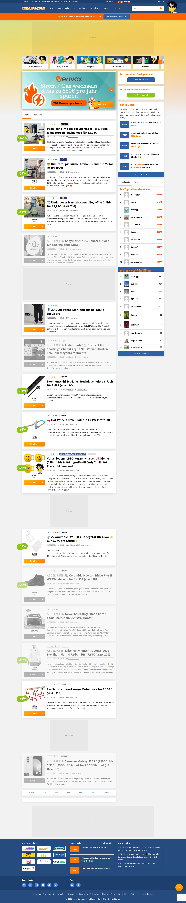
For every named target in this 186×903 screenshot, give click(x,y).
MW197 (134, 299)
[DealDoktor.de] (33, 8)
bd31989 (134, 284)
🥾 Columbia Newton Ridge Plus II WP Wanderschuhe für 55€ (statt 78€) (79, 577)
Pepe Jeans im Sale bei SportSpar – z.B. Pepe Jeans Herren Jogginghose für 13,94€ (77, 130)
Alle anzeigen (141, 174)
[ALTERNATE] (91, 454)
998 (56, 792)
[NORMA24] (64, 684)
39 (84, 545)
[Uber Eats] (59, 861)
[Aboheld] (29, 848)
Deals (51, 8)
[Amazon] (64, 377)
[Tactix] (65, 646)
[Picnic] (29, 861)
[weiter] (160, 62)
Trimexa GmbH (117, 894)
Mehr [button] (117, 8)
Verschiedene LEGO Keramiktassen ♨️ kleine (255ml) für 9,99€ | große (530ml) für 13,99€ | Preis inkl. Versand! (78, 462)
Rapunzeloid (136, 340)
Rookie (134, 315)
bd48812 (134, 232)
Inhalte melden (59, 894)
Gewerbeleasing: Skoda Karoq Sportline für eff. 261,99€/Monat (76, 616)
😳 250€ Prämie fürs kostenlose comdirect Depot (79, 16)
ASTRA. (70, 390)
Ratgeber (107, 8)
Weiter (107, 792)
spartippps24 (136, 210)
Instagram (46, 2)
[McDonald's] (44, 855)
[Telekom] (65, 340)
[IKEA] (59, 848)
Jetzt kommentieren (75, 249)
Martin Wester (137, 333)
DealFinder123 (137, 239)
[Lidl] (63, 159)
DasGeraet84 (136, 217)
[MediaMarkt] (64, 757)
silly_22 (70, 357)
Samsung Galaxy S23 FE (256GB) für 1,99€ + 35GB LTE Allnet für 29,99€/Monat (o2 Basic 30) (80, 765)
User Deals (37, 115)
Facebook (37, 2)
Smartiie (134, 254)
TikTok (65, 2)
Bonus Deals (63, 8)
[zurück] (26, 90)
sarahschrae (136, 262)
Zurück (31, 792)
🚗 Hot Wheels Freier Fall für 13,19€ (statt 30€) (79, 420)
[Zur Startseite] (172, 7)
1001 (93, 792)
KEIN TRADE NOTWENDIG (116, 16)
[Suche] (161, 8)
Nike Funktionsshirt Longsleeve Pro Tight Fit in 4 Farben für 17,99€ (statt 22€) (78, 652)
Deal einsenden (141, 80)
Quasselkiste (136, 347)
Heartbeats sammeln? (141, 269)
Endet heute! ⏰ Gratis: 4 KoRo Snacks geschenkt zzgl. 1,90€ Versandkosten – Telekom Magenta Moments (78, 349)
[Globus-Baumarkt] (44, 848)
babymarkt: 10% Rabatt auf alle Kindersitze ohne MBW (78, 243)
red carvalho (136, 306)
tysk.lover (71, 545)
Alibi (133, 291)
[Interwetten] (29, 855)
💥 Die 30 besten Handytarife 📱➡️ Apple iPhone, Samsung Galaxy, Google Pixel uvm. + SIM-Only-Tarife (140, 857)
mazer (134, 202)
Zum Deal (102, 104)
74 (82, 357)
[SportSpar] (64, 124)
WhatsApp (27, 2)
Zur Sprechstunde (141, 95)
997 (44, 792)
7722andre (135, 224)
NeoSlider (135, 195)
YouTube (56, 2)
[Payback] (59, 855)
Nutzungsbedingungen (78, 894)
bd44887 (134, 247)
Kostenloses (94, 8)
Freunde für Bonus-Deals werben (95, 868)
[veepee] (29, 868)
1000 (80, 792)
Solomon (135, 325)
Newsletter (74, 2)
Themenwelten (79, 8)
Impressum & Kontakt (42, 894)
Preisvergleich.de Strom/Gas (93, 847)
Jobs (127, 894)
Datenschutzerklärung (99, 894)
